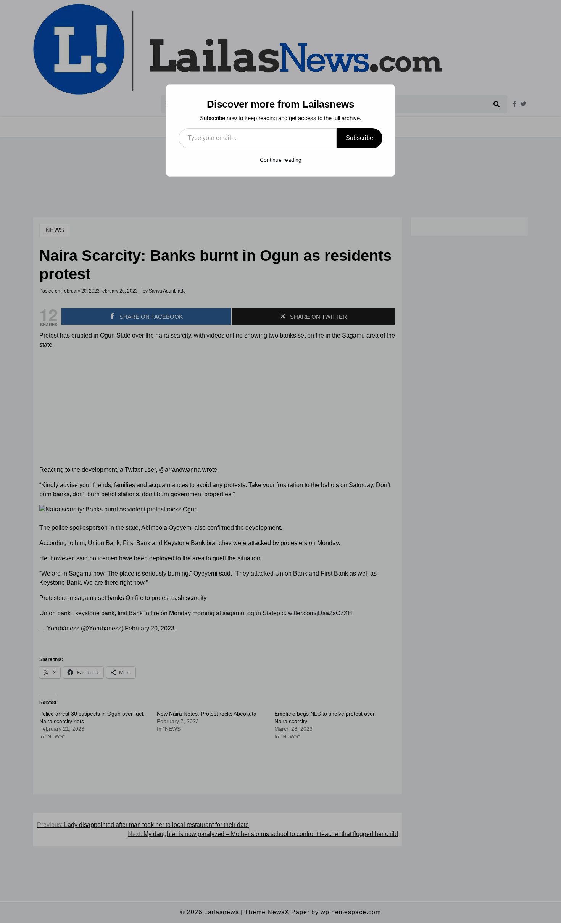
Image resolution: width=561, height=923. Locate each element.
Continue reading (280, 160)
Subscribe (359, 138)
